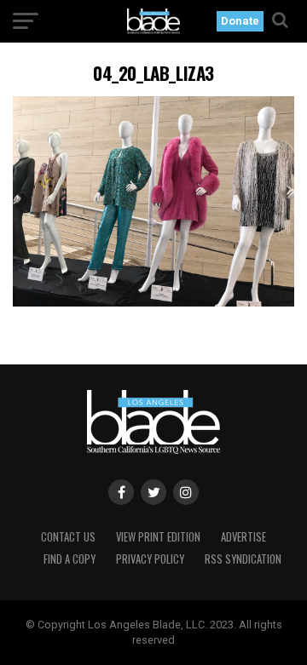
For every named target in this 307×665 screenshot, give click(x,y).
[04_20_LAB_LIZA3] (153, 302)
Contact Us (68, 537)
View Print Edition (158, 537)
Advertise (243, 537)
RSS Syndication (243, 559)
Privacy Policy (150, 559)
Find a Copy (69, 559)
